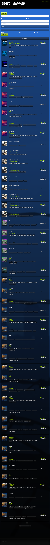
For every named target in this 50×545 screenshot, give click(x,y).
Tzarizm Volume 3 (12, 270)
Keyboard (16, 506)
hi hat (28, 207)
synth (10, 431)
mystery (25, 369)
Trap (13, 390)
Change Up (32, 55)
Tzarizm (10, 268)
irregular (21, 145)
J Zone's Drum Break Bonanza (14, 143)
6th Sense (10, 494)
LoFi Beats (11, 280)
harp (27, 114)
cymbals (31, 207)
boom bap (17, 55)
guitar (29, 55)
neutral (21, 105)
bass (21, 55)
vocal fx (17, 116)
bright (19, 252)
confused (13, 273)
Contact (31, 8)
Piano (21, 77)
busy (26, 154)
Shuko (10, 111)
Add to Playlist (42, 42)
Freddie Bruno (11, 484)
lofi (12, 67)
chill (21, 126)
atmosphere (35, 76)
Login (42, 1)
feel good (11, 57)
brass (25, 114)
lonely (16, 450)
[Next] (29, 526)
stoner (10, 67)
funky (20, 116)
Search (2, 8)
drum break (15, 145)
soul (10, 46)
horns (27, 410)
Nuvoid (10, 336)
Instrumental (29, 18)
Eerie (19, 391)
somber (15, 67)
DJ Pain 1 (10, 122)
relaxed (14, 77)
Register (47, 1)
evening (32, 224)
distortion (33, 292)
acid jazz (21, 76)
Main (3, 32)
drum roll (14, 125)
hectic (10, 273)
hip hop (14, 45)
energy (34, 261)
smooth (18, 76)
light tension (27, 86)
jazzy (26, 45)
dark (33, 390)
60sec (20, 32)
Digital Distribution (39, 8)
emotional (11, 450)
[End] (30, 526)
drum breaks (14, 401)
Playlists (25, 8)
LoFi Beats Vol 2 (11, 74)
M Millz (10, 345)
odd (18, 145)
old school (25, 252)
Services (19, 8)
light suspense (25, 55)
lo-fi (15, 76)
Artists (7, 8)
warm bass (36, 45)
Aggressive (17, 45)
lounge (33, 114)
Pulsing (18, 487)
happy (21, 125)
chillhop (18, 105)
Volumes (13, 8)
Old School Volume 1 (12, 223)
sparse (29, 45)
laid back (28, 76)
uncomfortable (12, 88)
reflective (32, 271)
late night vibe (22, 45)
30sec (37, 32)
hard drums (23, 163)
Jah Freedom (11, 42)
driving (10, 45)
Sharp (10, 62)
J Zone (10, 142)
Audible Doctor (11, 437)
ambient (35, 322)
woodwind (18, 518)
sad (17, 369)
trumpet (22, 114)
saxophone (17, 77)
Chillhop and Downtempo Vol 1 (14, 64)
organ (31, 76)
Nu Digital (10, 102)
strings (11, 381)
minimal (32, 45)
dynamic (11, 126)
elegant (19, 67)
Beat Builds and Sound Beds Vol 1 (14, 43)
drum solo (11, 145)
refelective (13, 261)
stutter (22, 172)
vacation (14, 116)
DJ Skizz (10, 279)
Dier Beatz (11, 83)
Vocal (3, 18)
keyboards (16, 516)
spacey (14, 487)
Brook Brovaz (11, 249)
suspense (14, 86)
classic (26, 224)
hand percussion (16, 154)
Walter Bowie (11, 73)
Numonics (10, 300)
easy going (25, 105)
